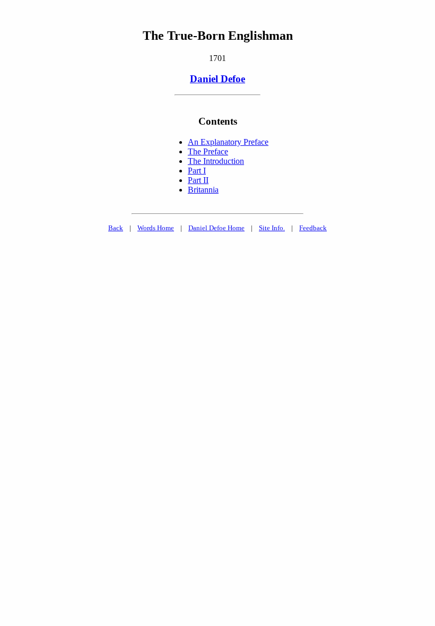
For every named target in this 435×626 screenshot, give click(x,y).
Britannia (203, 189)
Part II (198, 180)
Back (115, 228)
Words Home (155, 228)
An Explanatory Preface (228, 141)
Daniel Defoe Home (216, 228)
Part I (197, 170)
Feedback (313, 228)
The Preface (208, 151)
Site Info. (272, 228)
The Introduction (216, 161)
